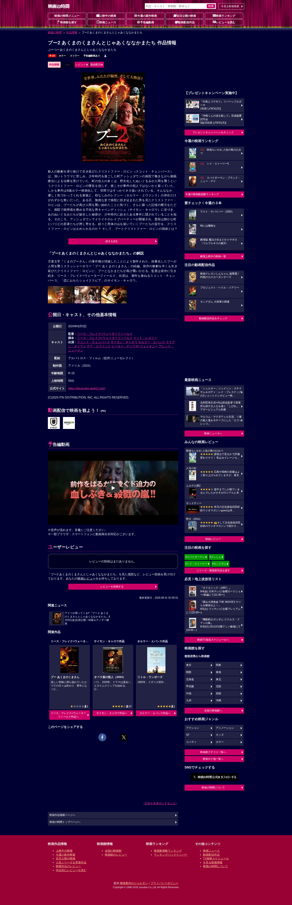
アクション (192, 728)
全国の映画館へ (213, 710)
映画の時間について (213, 787)
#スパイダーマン (195, 556)
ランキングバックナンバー (170, 854)
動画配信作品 (186, 22)
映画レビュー (213, 539)
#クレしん (215, 556)
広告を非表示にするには (160, 803)
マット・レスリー (145, 338)
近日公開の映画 (186, 15)
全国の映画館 (113, 850)
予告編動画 (147, 22)
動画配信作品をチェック (213, 318)
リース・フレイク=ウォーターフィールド (104, 333)
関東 (218, 665)
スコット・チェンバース (93, 342)
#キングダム (219, 563)
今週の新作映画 (147, 15)
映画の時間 (55, 32)
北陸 (218, 686)
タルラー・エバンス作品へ (155, 713)
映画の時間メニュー (66, 15)
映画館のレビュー (116, 854)
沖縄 (218, 700)
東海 (218, 672)
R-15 (52, 55)
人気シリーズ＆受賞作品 (71, 862)
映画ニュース (108, 22)
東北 (218, 679)
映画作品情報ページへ (62, 815)
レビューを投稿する (112, 586)
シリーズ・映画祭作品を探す (213, 570)
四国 (218, 693)
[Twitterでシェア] (124, 737)
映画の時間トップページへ (64, 822)
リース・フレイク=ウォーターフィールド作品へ (68, 715)
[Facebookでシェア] (102, 737)
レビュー (80, 64)
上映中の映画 (108, 15)
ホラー (62, 55)
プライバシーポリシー (164, 883)
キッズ (220, 735)
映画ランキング (225, 15)
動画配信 (96, 64)
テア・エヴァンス (99, 346)
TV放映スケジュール (216, 858)
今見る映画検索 (230, 6)
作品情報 (71, 32)
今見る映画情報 (212, 862)
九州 (188, 700)
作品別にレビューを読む (71, 870)
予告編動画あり (91, 55)
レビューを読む (225, 22)
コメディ (191, 742)
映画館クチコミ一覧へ (213, 752)
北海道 (190, 679)
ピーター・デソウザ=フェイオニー (134, 346)
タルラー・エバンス (151, 342)
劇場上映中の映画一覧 (213, 256)
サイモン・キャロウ (124, 342)
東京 (188, 665)
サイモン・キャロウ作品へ (111, 713)
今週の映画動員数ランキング (202, 194)
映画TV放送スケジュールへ (213, 639)
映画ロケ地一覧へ (213, 758)
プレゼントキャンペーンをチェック (213, 132)
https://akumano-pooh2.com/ (86, 388)
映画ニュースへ (213, 433)
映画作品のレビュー (68, 866)
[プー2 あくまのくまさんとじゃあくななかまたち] (54, 423)
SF (188, 735)
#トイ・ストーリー (196, 563)
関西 (188, 672)
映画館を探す (68, 22)
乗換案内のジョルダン (134, 883)
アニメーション (225, 728)
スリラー (74, 55)
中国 (188, 693)
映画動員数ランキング (168, 850)
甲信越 (190, 686)
